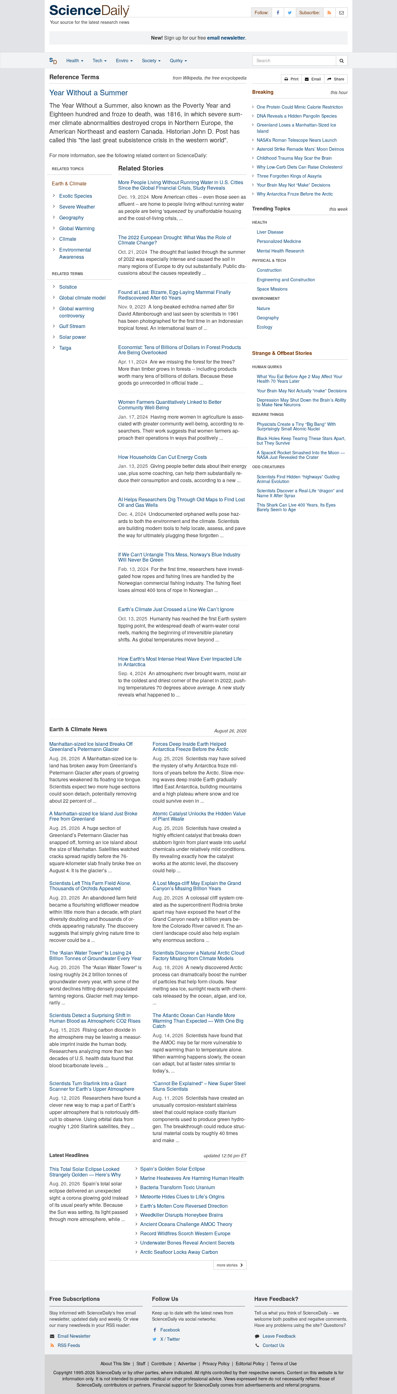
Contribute (161, 1363)
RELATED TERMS (67, 273)
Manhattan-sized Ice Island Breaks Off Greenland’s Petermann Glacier (91, 746)
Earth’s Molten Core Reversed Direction (184, 1205)
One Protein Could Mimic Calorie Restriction (300, 107)
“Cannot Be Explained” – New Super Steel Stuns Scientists (199, 1086)
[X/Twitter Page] (290, 12)
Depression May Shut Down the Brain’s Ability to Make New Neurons (301, 402)
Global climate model (82, 297)
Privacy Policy (216, 1363)
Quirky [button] (177, 60)
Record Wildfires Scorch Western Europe (185, 1233)
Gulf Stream (72, 326)
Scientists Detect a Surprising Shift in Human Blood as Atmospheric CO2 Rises (95, 1018)
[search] (342, 60)
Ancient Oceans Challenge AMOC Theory (186, 1224)
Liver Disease (270, 232)
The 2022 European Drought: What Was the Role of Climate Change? (174, 240)
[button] (291, 79)
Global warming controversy (76, 312)
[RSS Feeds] (329, 12)
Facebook (170, 1330)
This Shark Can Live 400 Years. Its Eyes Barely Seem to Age (296, 507)
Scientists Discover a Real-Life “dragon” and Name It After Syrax (300, 492)
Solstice (68, 286)
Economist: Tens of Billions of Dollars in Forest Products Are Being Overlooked (179, 349)
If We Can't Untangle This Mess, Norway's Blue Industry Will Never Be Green (179, 557)
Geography (71, 217)
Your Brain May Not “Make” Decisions (293, 185)
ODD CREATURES (268, 466)
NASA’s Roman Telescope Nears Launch (297, 140)
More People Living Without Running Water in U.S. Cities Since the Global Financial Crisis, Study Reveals (180, 185)
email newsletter (226, 37)
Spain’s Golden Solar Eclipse (172, 1168)
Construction (269, 270)
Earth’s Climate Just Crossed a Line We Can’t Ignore (176, 609)
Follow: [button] (262, 12)
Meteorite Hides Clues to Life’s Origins (182, 1196)
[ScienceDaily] (89, 10)
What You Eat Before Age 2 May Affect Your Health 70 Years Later (299, 378)
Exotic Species (75, 195)
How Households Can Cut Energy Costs (162, 456)
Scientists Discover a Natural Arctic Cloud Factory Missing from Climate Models (198, 955)
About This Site (115, 1363)
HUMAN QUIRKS (267, 366)
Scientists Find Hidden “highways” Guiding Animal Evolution (298, 478)
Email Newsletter (74, 1336)
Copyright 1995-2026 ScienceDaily (87, 1372)
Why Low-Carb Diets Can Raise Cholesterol (299, 167)
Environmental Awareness (75, 253)
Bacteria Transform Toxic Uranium (177, 1187)
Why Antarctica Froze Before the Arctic (295, 194)
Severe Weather (77, 206)
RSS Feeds (69, 1345)
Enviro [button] (123, 60)
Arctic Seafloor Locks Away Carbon (179, 1251)
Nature (263, 308)
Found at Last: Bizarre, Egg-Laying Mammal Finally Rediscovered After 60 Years (174, 294)
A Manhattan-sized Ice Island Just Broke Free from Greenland (93, 816)
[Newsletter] (341, 12)
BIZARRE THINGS (268, 414)
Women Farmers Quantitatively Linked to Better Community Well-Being (169, 404)
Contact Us (273, 1345)
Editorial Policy (250, 1363)
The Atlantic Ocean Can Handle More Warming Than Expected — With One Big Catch (198, 1020)
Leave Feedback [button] (279, 1336)
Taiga (65, 347)
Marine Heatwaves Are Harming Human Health (192, 1177)
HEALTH (259, 222)
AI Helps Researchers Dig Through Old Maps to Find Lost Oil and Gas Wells (181, 502)
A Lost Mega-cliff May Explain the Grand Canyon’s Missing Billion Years (197, 885)
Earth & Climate (69, 183)
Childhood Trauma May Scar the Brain (294, 158)
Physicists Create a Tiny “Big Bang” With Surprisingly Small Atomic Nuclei (296, 426)
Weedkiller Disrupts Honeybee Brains (181, 1214)
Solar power (72, 336)
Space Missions (272, 289)
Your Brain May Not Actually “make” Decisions (302, 390)
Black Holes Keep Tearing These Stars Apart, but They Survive (301, 440)
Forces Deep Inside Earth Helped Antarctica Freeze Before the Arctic (191, 746)
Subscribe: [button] (309, 12)
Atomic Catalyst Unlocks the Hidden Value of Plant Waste (199, 816)
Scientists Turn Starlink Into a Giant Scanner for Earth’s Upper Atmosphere (91, 1086)
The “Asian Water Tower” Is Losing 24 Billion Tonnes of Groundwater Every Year (95, 955)
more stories (228, 1264)
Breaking (263, 91)
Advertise (187, 1363)
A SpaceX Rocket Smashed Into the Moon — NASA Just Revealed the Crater (301, 454)
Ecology (264, 327)
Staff (140, 1363)
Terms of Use (283, 1363)
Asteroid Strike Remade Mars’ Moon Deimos (300, 149)
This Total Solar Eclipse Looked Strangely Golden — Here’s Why (85, 1171)
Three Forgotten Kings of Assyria (289, 176)
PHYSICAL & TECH (269, 260)
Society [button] (150, 60)
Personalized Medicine (279, 241)
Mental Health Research (280, 251)
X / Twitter (170, 1339)
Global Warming (77, 228)
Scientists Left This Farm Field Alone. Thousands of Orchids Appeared (90, 885)
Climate (67, 238)
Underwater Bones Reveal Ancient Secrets (187, 1242)
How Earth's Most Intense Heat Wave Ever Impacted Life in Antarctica (180, 661)
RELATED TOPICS (68, 168)
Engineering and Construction (286, 279)
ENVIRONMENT (266, 298)
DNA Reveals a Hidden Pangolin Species (297, 116)
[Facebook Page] (278, 12)
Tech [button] (98, 60)
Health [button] (73, 60)
